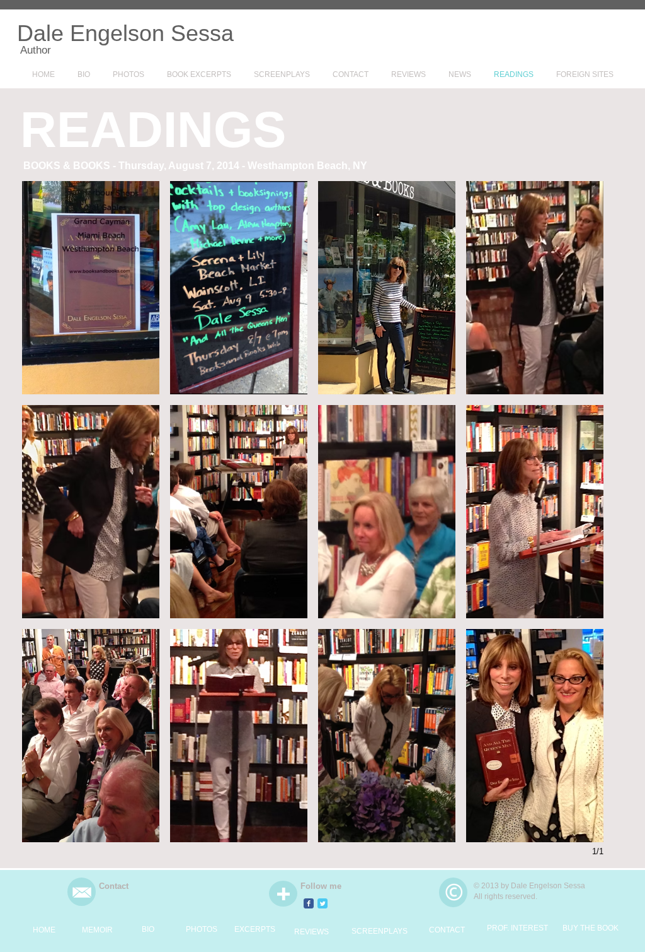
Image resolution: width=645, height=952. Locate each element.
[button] (90, 287)
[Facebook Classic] (309, 903)
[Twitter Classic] (322, 903)
